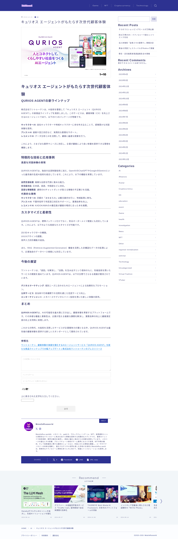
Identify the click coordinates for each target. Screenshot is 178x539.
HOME (23, 528)
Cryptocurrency (122, 6)
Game (96, 6)
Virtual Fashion (125, 274)
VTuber (122, 280)
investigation (124, 225)
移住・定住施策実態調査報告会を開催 (134, 54)
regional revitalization (128, 250)
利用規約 (45, 535)
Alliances (123, 177)
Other (121, 244)
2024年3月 (123, 141)
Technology (142, 6)
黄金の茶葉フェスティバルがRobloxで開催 (136, 48)
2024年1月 (123, 153)
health (121, 219)
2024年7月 (123, 117)
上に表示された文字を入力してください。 (41, 396)
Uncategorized (125, 268)
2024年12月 (124, 86)
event (121, 207)
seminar (122, 256)
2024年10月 (124, 99)
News (121, 231)
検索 (154, 19)
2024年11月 (124, 93)
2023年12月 (124, 159)
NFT (106, 6)
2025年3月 (123, 80)
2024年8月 (123, 111)
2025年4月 (123, 74)
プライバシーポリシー (29, 535)
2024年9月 (123, 105)
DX (120, 195)
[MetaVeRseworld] (27, 6)
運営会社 (56, 535)
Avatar (122, 183)
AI (38, 17)
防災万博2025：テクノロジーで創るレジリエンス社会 (136, 36)
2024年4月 (123, 135)
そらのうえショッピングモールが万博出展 (136, 29)
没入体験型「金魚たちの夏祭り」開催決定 (136, 43)
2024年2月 (123, 147)
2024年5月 (123, 129)
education (123, 201)
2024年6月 (123, 123)
